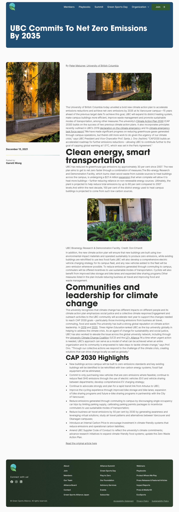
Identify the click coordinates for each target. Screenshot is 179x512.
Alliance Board (70, 485)
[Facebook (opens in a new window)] (11, 481)
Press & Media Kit (144, 490)
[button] (140, 7)
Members (69, 6)
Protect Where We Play (147, 475)
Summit (99, 6)
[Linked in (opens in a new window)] (21, 481)
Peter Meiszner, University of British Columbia (94, 65)
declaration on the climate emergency (120, 128)
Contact (67, 490)
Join (66, 471)
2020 (94, 327)
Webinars (141, 466)
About (66, 466)
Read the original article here (81, 443)
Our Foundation (107, 480)
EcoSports (141, 495)
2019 (83, 327)
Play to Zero (105, 475)
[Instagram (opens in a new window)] (16, 481)
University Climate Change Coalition (89, 337)
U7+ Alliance (132, 337)
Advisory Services (108, 485)
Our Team (68, 480)
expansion (124, 177)
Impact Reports (143, 485)
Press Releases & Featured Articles (152, 480)
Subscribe (104, 495)
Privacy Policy (143, 501)
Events (103, 490)
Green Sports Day (117, 6)
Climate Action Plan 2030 (150, 121)
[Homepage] (12, 6)
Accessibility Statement (123, 501)
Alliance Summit (107, 466)
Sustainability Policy (160, 501)
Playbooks (84, 6)
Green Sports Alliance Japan (76, 495)
